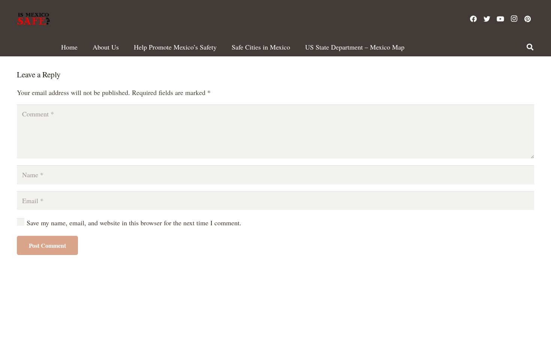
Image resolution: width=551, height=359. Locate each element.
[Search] (530, 47)
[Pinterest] (527, 19)
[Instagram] (514, 19)
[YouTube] (500, 19)
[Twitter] (487, 19)
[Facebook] (473, 19)
